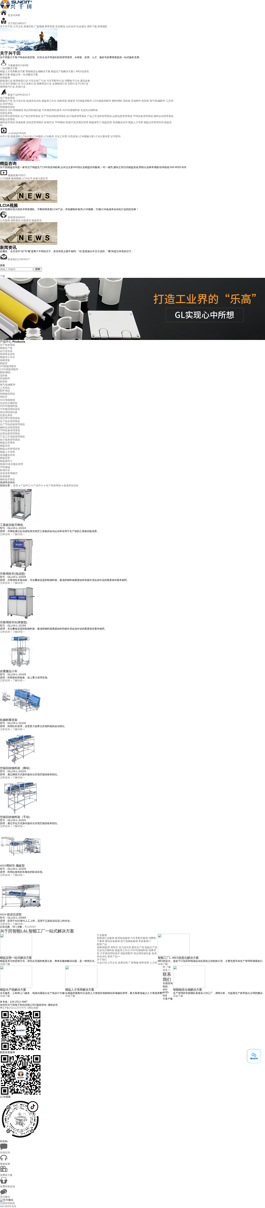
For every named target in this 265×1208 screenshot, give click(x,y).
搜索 (37, 269)
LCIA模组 (37, 136)
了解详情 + (19, 534)
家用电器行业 (20, 80)
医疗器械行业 (13, 83)
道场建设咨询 (120, 122)
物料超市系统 (7, 122)
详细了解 (5, 964)
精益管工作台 (49, 100)
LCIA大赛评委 (102, 136)
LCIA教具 (48, 136)
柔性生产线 (138, 947)
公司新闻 (5, 220)
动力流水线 (19, 100)
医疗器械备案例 (129, 941)
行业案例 (102, 935)
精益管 (71, 100)
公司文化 (18, 26)
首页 (15, 485)
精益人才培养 (135, 122)
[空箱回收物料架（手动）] (20, 814)
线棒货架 (62, 100)
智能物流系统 (7, 107)
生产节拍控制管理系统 (53, 116)
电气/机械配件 (157, 100)
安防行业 (73, 83)
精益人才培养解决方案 (12, 71)
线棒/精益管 (103, 947)
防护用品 (8, 103)
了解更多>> (167, 969)
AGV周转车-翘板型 (12, 865)
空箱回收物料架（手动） (16, 817)
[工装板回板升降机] (20, 522)
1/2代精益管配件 (102, 100)
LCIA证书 (27, 178)
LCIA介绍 (26, 136)
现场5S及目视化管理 (76, 122)
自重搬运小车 (8, 671)
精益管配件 (126, 953)
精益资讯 (37, 220)
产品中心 (6, 341)
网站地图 (33, 1007)
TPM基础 (60, 122)
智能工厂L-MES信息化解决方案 (178, 957)
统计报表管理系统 (76, 116)
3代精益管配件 (84, 100)
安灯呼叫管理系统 (10, 116)
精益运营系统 (7, 119)
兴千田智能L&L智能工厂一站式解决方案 (37, 931)
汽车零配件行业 (55, 80)
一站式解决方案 (8, 68)
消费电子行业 (72, 80)
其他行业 (20, 86)
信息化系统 (6, 113)
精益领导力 (95, 122)
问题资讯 (26, 220)
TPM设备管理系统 (143, 116)
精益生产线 (6, 100)
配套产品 (102, 944)
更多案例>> (145, 941)
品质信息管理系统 (122, 116)
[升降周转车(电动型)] (20, 571)
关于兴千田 (6, 26)
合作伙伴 (71, 26)
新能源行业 (6, 80)
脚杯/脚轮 (117, 100)
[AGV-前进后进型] (20, 912)
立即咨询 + (6, 534)
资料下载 (92, 26)
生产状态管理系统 (30, 116)
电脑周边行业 (44, 83)
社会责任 (81, 26)
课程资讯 (15, 220)
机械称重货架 (8, 719)
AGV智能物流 (15, 110)
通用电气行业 (7, 86)
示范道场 (73, 136)
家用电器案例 (122, 938)
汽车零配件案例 (139, 938)
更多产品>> (113, 956)
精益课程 (15, 136)
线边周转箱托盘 (32, 110)
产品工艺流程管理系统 (99, 116)
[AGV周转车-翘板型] (20, 863)
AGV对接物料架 (71, 110)
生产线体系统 (7, 97)
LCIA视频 (5, 178)
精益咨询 (5, 445)
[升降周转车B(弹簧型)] (20, 619)
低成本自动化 (33, 100)
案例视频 (16, 178)
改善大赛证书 (40, 178)
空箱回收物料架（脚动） (16, 768)
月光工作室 (61, 136)
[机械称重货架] (20, 717)
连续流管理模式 (34, 122)
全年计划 (5, 136)
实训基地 (60, 26)
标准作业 (49, 122)
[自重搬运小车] (20, 668)
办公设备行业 (28, 83)
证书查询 (115, 136)
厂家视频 (39, 26)
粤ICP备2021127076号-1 (14, 1007)
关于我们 (102, 959)
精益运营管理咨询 (154, 122)
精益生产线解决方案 (62, 71)
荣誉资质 (50, 26)
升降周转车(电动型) (12, 573)
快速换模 (20, 122)
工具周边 (5, 387)
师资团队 (102, 26)
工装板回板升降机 (11, 524)
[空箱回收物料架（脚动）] (20, 765)
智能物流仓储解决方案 (37, 71)
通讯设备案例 (112, 941)
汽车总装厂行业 (37, 80)
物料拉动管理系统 (163, 116)
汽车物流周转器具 (52, 110)
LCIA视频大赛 (86, 136)
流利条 (126, 100)
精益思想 (107, 122)
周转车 (3, 110)
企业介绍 (102, 962)
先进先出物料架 (89, 110)
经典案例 (5, 77)
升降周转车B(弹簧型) (13, 622)
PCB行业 (83, 83)
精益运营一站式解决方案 (24, 74)
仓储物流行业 (59, 83)
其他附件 (136, 100)
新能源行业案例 (105, 938)
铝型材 (145, 100)
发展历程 (29, 26)
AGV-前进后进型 (11, 914)
